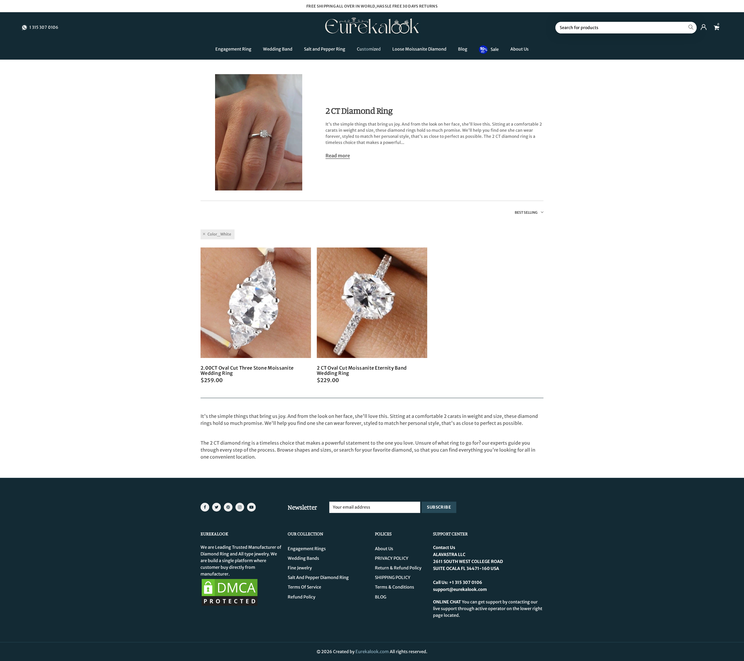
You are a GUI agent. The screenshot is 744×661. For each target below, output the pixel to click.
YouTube (251, 507)
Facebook (205, 507)
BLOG (380, 597)
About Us (519, 49)
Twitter (216, 507)
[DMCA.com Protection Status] (230, 592)
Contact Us (444, 547)
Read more (338, 155)
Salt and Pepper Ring (324, 49)
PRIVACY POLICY (391, 558)
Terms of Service (304, 587)
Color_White (219, 234)
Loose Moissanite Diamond (419, 49)
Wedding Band (277, 49)
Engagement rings (307, 548)
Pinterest (228, 507)
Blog (462, 49)
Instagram (239, 507)
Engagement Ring (233, 49)
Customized (369, 49)
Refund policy (301, 597)
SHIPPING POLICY (392, 577)
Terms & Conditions (394, 587)
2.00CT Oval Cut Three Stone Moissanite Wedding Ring (247, 370)
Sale (495, 49)
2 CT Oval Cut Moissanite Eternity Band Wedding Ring (362, 370)
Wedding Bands (303, 558)
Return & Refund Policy (398, 568)
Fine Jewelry (300, 568)
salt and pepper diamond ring (318, 577)
